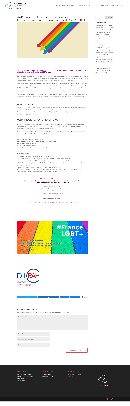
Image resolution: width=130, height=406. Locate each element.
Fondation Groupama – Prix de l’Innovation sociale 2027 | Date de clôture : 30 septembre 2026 (104, 28)
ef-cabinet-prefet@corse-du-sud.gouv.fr (54, 183)
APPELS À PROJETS (117, 5)
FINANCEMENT (104, 5)
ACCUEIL (57, 5)
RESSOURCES (93, 5)
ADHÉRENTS (82, 5)
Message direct (46, 374)
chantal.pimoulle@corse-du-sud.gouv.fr (52, 193)
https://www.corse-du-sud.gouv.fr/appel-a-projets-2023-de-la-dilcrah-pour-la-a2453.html (52, 202)
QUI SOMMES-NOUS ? (69, 5)
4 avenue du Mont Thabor (24, 374)
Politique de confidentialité (75, 374)
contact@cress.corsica (48, 376)
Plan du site (71, 376)
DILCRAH (71, 80)
